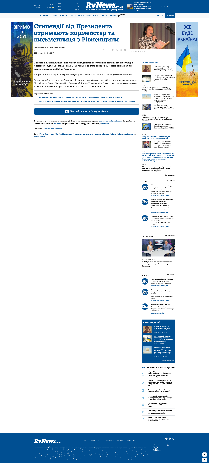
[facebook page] (164, 6)
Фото (88, 16)
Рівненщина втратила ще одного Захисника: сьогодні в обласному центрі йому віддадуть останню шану (160, 383)
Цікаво (104, 16)
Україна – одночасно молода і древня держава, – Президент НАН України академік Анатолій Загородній (164, 98)
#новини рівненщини (83, 134)
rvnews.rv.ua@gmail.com (110, 121)
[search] (36, 15)
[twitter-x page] (167, 6)
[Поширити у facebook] (113, 49)
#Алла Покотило (46, 134)
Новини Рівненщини (52, 129)
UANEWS (170, 16)
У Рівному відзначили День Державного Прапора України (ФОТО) (164, 126)
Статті (73, 16)
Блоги (81, 16)
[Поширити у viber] (121, 49)
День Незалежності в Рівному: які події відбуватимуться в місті (156, 137)
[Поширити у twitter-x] (117, 49)
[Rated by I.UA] (171, 446)
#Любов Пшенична (63, 134)
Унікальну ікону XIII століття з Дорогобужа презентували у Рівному (163, 68)
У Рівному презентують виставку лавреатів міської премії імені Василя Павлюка (157, 119)
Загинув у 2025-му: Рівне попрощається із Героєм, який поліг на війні (159, 419)
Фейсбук (105, 124)
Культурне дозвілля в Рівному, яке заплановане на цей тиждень (160, 390)
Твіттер (57, 124)
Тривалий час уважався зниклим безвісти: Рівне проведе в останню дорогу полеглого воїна (160, 411)
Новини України (158, 313)
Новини (44, 16)
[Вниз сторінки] (204, 460)
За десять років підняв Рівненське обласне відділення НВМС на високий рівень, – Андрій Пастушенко (87, 101)
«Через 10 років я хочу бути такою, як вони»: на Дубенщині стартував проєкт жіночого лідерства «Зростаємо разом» (159, 374)
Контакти (95, 441)
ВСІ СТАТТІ (171, 180)
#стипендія (39, 137)
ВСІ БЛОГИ (171, 275)
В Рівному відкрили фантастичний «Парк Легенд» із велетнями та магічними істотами (80, 97)
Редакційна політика (113, 441)
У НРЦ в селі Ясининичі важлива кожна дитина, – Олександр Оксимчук (157, 264)
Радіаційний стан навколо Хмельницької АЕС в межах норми (158, 404)
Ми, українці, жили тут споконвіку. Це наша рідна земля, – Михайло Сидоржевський (164, 78)
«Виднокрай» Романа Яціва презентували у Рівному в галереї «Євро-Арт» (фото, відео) (164, 144)
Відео (96, 16)
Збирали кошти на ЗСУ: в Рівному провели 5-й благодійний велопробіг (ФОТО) (156, 89)
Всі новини (170, 175)
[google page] (161, 6)
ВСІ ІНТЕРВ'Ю (170, 235)
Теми (53, 16)
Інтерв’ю (63, 16)
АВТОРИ (159, 16)
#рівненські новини (126, 134)
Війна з (117, 15)
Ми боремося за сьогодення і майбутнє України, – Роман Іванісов (164, 107)
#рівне (113, 134)
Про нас (83, 441)
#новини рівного (101, 134)
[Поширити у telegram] (125, 49)
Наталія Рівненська (56, 48)
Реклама (131, 441)
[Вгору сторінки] (204, 454)
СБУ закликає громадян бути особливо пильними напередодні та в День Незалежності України (142, 6)
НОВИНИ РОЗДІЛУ (168, 360)
